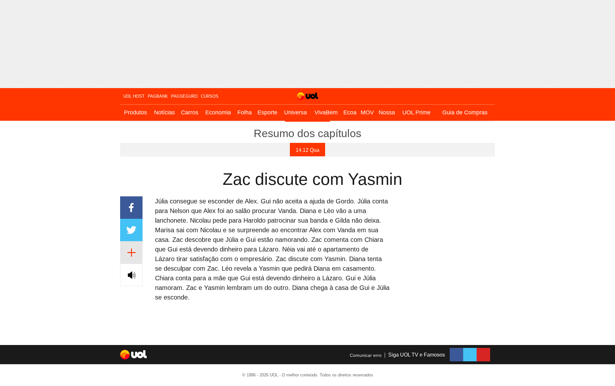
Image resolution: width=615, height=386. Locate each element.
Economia (218, 112)
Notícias (164, 112)
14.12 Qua (307, 150)
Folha (244, 112)
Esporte (267, 112)
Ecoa (350, 112)
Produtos (135, 112)
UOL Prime (416, 112)
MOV (367, 112)
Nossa (387, 112)
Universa (295, 112)
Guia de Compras (465, 112)
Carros (189, 112)
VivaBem (326, 112)
